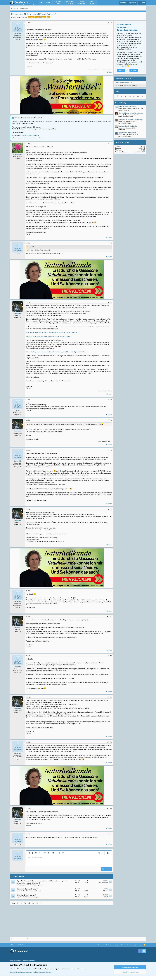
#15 (111, 834)
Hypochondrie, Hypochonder (127, 132)
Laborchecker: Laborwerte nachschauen (130, 119)
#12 (111, 697)
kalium (37, 17)
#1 (111, 22)
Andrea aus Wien (21, 885)
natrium (43, 17)
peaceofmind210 (127, 82)
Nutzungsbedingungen (112, 945)
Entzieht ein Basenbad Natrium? (27, 889)
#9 (111, 590)
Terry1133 (105, 890)
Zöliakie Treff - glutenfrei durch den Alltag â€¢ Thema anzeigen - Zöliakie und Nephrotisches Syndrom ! (57, 352)
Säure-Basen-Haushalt (34, 890)
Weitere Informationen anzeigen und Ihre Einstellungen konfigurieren (31, 972)
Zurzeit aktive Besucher (123, 78)
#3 (111, 243)
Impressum (101, 945)
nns (48, 17)
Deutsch (22, 945)
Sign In (121, 70)
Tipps (141, 945)
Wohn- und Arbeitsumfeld (125, 117)
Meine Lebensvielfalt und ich (127, 106)
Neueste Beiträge (120, 103)
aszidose (31, 17)
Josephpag (118, 82)
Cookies (14, 945)
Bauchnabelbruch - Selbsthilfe (127, 126)
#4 (111, 302)
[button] (48, 2)
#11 (111, 655)
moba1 (106, 896)
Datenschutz (124, 945)
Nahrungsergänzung (37, 885)
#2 (111, 143)
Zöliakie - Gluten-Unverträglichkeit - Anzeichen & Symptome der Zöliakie (48, 336)
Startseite (41, 2)
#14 (111, 808)
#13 (111, 742)
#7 (111, 450)
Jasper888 (16, 17)
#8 (111, 509)
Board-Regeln (134, 945)
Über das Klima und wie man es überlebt (130, 113)
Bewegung (121, 130)
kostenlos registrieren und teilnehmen (33, 138)
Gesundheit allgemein (34, 897)
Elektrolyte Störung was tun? (26, 895)
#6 (111, 420)
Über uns (94, 945)
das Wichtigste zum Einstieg (30, 135)
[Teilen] (108, 22)
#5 (111, 399)
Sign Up (133, 70)
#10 (111, 616)
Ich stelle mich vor (123, 110)
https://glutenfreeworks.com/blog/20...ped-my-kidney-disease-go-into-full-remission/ (51, 332)
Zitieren (109, 72)
